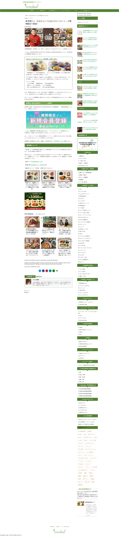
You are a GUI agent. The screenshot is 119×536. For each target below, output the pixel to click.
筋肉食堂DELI (82, 205)
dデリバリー (82, 355)
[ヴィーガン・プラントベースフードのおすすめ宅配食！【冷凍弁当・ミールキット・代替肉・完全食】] (79, 88)
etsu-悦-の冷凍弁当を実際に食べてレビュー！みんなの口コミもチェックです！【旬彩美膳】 (90, 60)
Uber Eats (81, 358)
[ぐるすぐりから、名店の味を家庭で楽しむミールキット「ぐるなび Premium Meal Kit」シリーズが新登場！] (79, 122)
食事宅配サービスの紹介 (88, 185)
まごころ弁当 (82, 271)
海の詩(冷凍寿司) (83, 346)
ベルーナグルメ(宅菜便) (85, 222)
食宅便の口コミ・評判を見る (38, 164)
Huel (80, 334)
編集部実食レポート (54, 10)
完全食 (79, 478)
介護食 (85, 473)
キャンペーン (88, 446)
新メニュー (80, 481)
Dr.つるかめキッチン (84, 217)
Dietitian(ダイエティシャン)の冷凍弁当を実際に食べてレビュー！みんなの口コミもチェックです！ (90, 46)
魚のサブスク (82, 403)
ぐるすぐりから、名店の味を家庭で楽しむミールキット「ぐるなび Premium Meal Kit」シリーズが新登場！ (90, 121)
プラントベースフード (88, 455)
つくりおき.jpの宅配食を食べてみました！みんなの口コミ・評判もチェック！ (90, 68)
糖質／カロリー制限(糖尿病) (85, 172)
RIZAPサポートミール (84, 203)
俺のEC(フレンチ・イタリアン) (86, 302)
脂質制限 (81, 179)
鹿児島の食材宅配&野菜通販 (85, 393)
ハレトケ (82, 226)
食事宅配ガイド (43, 10)
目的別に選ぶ (88, 152)
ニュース (27, 290)
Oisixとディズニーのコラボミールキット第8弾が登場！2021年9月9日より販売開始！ (90, 128)
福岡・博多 (81, 379)
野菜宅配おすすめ (83, 283)
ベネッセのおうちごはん (84, 273)
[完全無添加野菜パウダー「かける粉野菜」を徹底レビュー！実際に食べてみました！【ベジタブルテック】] (79, 32)
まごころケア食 (82, 191)
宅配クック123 (82, 276)
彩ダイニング (85, 478)
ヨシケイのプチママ (83, 295)
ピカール (80, 455)
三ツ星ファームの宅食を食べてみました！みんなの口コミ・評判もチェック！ (90, 75)
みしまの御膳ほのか (84, 259)
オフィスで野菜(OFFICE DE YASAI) (87, 365)
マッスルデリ (82, 200)
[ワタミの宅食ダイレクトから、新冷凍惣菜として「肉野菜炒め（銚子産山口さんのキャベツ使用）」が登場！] (79, 115)
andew (80, 327)
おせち (95, 437)
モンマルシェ (81, 467)
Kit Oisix (80, 434)
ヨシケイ (87, 467)
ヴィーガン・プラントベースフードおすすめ (87, 312)
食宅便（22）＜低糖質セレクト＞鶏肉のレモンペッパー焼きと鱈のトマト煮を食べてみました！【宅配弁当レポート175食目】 (65, 185)
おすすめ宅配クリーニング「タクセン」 (87, 421)
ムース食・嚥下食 (83, 182)
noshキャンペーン (91, 434)
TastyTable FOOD (83, 304)
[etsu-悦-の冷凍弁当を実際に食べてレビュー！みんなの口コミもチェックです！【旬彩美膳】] (79, 61)
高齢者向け (81, 156)
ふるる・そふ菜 (83, 257)
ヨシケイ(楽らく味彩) (84, 212)
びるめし (86, 440)
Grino (80, 315)
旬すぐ (81, 233)
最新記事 (32, 10)
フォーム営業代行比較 (65, 526)
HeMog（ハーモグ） (84, 229)
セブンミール (83, 224)
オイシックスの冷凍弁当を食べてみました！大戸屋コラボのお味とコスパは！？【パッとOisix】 (90, 38)
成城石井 (92, 478)
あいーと (82, 262)
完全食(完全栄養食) (88, 323)
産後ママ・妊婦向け (83, 163)
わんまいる (81, 198)
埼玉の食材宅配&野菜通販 (85, 388)
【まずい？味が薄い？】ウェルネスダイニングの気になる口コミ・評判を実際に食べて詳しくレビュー (65, 253)
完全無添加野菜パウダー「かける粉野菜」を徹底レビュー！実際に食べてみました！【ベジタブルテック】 (90, 31)
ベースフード (81, 461)
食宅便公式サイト (36, 161)
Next (71, 180)
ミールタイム (83, 252)
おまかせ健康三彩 (84, 219)
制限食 (79, 475)
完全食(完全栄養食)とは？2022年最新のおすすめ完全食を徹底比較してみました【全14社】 (90, 101)
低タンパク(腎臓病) (83, 177)
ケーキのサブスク (83, 410)
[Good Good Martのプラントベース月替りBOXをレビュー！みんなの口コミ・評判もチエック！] (79, 54)
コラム (76, 10)
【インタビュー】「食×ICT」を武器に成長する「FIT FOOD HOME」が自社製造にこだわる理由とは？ (65, 232)
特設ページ (59, 141)
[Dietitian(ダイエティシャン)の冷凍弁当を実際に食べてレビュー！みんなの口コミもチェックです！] (79, 47)
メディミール (83, 250)
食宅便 (27, 292)
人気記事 (80, 473)
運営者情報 (52, 526)
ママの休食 (81, 207)
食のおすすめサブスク (88, 399)
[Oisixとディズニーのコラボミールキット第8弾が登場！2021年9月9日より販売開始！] (79, 129)
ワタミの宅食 (82, 269)
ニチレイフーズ (81, 452)
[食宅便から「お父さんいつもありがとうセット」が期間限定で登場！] (50, 270)
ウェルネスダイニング (84, 193)
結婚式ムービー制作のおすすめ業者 (86, 424)
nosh (80, 189)
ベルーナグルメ (93, 458)
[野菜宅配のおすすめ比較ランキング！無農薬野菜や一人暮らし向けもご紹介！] (79, 95)
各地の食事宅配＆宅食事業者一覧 (88, 368)
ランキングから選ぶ (65, 10)
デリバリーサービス (88, 349)
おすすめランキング (83, 165)
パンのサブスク (82, 405)
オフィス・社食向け (88, 361)
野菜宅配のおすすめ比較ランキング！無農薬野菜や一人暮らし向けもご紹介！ (90, 94)
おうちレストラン (88, 298)
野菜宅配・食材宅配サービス (88, 279)
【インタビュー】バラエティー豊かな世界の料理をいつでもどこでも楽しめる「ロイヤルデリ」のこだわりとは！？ (32, 253)
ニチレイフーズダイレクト (85, 238)
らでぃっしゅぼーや (83, 292)
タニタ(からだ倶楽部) (84, 240)
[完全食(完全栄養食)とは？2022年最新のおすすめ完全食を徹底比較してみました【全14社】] (79, 103)
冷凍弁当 (90, 473)
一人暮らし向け (82, 160)
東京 (80, 372)
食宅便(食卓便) (82, 196)
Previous (26, 180)
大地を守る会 (82, 290)
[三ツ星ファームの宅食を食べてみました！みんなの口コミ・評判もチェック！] (79, 76)
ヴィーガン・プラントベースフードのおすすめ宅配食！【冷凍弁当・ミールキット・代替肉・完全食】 (90, 87)
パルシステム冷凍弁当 (85, 236)
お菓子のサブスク (83, 412)
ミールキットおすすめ (84, 285)
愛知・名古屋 (82, 377)
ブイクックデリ (82, 317)
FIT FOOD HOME (81, 431)
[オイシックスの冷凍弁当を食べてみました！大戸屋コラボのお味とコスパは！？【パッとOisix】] (79, 39)
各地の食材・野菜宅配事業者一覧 (88, 385)
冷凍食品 (88, 337)
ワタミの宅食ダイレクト (85, 210)
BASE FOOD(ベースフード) (85, 329)
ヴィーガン (92, 470)
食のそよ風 (82, 231)
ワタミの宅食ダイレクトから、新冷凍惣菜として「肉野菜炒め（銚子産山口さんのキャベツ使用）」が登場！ (90, 113)
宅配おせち (85, 475)
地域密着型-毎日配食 (88, 265)
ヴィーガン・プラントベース (88, 307)
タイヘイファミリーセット (85, 215)
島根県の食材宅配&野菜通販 (85, 395)
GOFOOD (82, 243)
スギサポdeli (82, 245)
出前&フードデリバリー (84, 353)
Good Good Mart (83, 320)
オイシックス (82, 287)
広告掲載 (57, 526)
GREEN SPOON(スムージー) (85, 343)
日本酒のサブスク (83, 407)
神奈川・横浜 (82, 374)
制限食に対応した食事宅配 (88, 168)
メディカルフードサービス (85, 247)
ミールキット (87, 464)
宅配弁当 (91, 475)
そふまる (82, 254)
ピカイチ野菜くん (90, 452)
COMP (80, 332)
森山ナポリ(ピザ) (83, 341)
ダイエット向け (82, 158)
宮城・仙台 (81, 381)
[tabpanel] (32, 179)
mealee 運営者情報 (87, 415)
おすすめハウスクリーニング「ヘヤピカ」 (87, 419)
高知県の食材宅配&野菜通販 (85, 391)
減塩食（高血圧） (83, 174)
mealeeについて (87, 10)
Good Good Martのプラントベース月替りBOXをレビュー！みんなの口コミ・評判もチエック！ (90, 53)
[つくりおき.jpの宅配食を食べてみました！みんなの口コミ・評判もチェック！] (79, 69)
